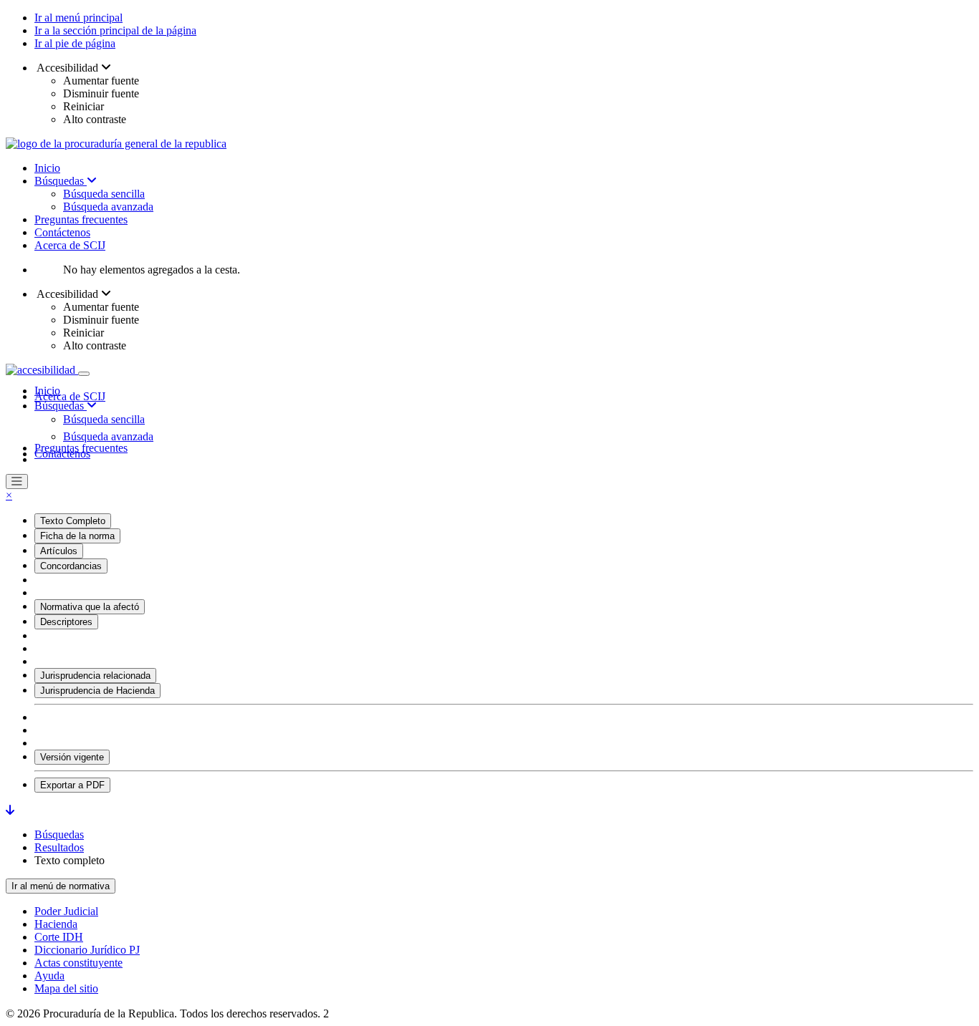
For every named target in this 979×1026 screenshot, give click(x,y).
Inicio (47, 168)
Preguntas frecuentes (81, 219)
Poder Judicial (66, 911)
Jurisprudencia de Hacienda (97, 690)
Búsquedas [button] (60, 406)
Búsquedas (60, 181)
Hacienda (55, 924)
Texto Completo (72, 521)
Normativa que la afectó (89, 606)
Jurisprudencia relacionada (95, 675)
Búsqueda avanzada (108, 206)
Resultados (59, 847)
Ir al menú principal (78, 17)
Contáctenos (62, 232)
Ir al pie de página (74, 43)
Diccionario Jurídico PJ (87, 950)
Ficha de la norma (77, 536)
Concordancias (71, 566)
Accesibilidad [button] (67, 68)
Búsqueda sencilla (104, 194)
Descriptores (66, 621)
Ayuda (49, 975)
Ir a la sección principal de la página (115, 30)
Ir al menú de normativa (60, 886)
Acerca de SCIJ (69, 245)
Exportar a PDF (72, 785)
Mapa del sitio (66, 988)
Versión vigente (72, 757)
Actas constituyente (78, 963)
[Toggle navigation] (84, 374)
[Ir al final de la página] (10, 810)
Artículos (58, 551)
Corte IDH (58, 937)
